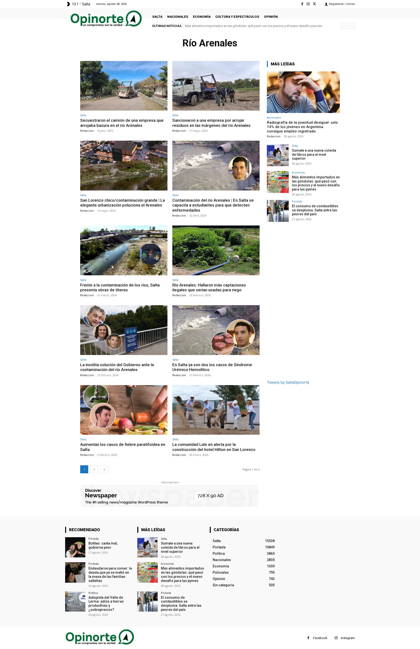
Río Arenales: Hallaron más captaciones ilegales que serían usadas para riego (209, 287)
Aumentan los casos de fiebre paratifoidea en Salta (122, 447)
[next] (352, 26)
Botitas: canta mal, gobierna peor (103, 545)
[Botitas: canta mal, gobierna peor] (75, 547)
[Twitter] (314, 4)
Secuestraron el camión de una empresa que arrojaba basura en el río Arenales (122, 123)
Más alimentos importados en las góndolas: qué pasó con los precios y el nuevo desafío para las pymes (316, 183)
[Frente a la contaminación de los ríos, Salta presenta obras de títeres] (123, 250)
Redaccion (87, 130)
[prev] (344, 26)
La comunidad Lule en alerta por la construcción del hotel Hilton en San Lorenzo (213, 447)
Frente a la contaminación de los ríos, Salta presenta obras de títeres (120, 287)
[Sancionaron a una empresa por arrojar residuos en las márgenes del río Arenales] (216, 86)
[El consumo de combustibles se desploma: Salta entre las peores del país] (278, 211)
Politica (93, 592)
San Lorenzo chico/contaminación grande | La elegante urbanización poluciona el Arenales (122, 203)
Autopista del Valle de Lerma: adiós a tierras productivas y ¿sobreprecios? (106, 604)
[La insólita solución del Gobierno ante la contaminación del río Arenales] (123, 330)
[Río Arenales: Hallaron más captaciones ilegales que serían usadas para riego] (216, 250)
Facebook (320, 638)
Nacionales (274, 117)
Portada (297, 201)
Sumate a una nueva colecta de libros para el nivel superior (314, 154)
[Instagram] (308, 4)
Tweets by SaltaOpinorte (288, 382)
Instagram (348, 638)
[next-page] (104, 469)
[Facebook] (302, 4)
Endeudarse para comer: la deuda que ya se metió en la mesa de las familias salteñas (110, 574)
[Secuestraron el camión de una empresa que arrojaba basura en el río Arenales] (123, 86)
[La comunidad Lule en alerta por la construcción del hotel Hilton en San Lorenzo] (216, 410)
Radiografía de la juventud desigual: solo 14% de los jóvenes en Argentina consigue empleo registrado (302, 126)
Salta (83, 115)
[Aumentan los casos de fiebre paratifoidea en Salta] (123, 410)
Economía (298, 172)
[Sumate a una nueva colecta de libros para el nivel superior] (278, 155)
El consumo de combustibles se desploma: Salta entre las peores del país (237, 26)
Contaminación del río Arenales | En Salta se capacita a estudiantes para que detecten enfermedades (213, 205)
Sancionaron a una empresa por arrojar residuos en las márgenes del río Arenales (211, 123)
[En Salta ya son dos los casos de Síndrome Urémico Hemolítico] (216, 330)
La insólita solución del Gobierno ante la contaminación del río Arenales (117, 367)
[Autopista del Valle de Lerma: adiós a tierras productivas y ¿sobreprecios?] (75, 601)
